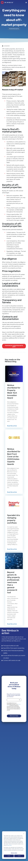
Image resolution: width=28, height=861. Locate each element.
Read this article (12, 426)
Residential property (14, 28)
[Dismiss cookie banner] (23, 833)
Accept (9, 855)
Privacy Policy (9, 845)
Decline (19, 855)
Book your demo (14, 715)
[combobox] (14, 700)
